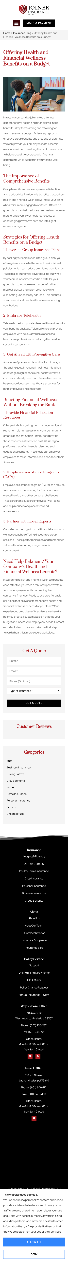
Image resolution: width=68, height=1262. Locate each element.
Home (6, 33)
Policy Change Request (34, 987)
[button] (16, 23)
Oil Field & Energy (34, 864)
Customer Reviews (34, 933)
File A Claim (34, 980)
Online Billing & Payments (34, 972)
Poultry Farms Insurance (34, 871)
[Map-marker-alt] (30, 1056)
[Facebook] (37, 1056)
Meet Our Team (34, 925)
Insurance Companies (34, 940)
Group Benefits (34, 900)
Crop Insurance (34, 878)
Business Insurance (34, 893)
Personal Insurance (34, 886)
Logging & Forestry (34, 856)
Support (34, 965)
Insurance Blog (22, 33)
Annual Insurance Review (34, 995)
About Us (34, 918)
